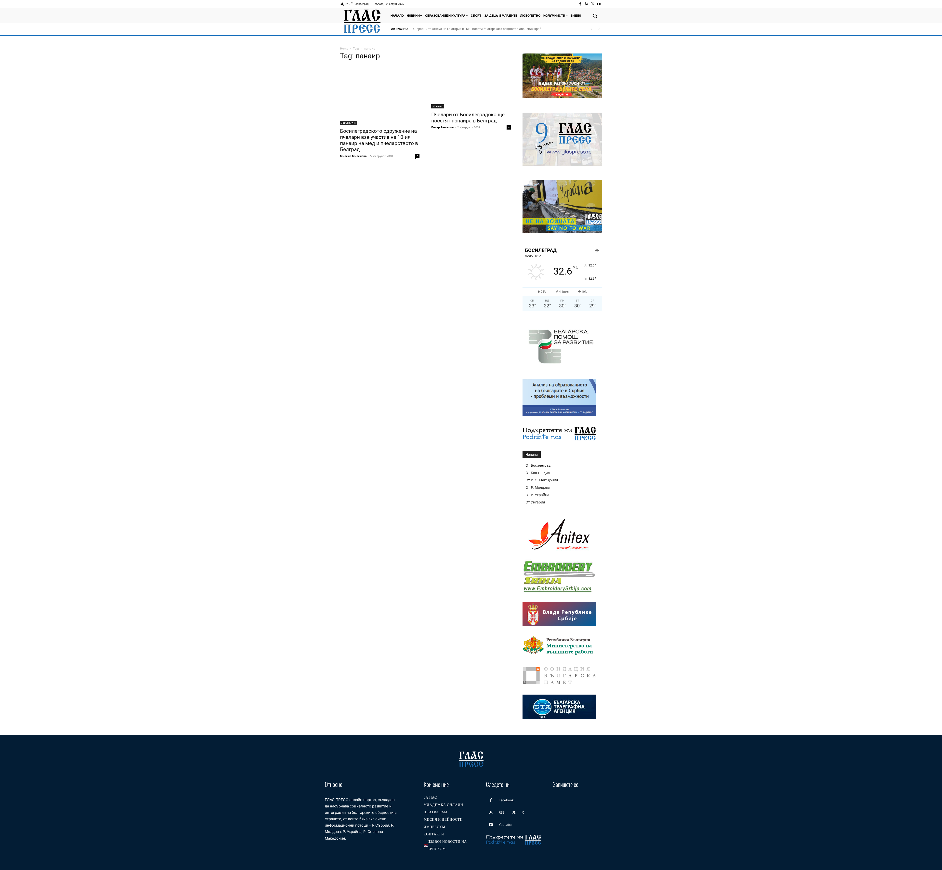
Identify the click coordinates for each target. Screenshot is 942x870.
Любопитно (348, 122)
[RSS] (586, 4)
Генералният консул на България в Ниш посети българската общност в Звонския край (476, 29)
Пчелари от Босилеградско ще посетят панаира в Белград (468, 118)
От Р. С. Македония (541, 480)
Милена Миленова (353, 156)
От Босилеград (537, 465)
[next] (599, 29)
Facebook (506, 800)
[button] (595, 16)
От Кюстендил (537, 472)
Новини (438, 106)
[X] (593, 4)
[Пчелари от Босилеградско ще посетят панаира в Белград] (471, 86)
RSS (502, 812)
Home (344, 48)
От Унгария (535, 502)
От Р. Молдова (537, 487)
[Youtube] (599, 4)
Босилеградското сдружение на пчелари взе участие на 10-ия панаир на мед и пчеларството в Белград (379, 140)
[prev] (591, 29)
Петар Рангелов (442, 127)
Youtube (505, 825)
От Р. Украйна (537, 494)
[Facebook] (580, 4)
